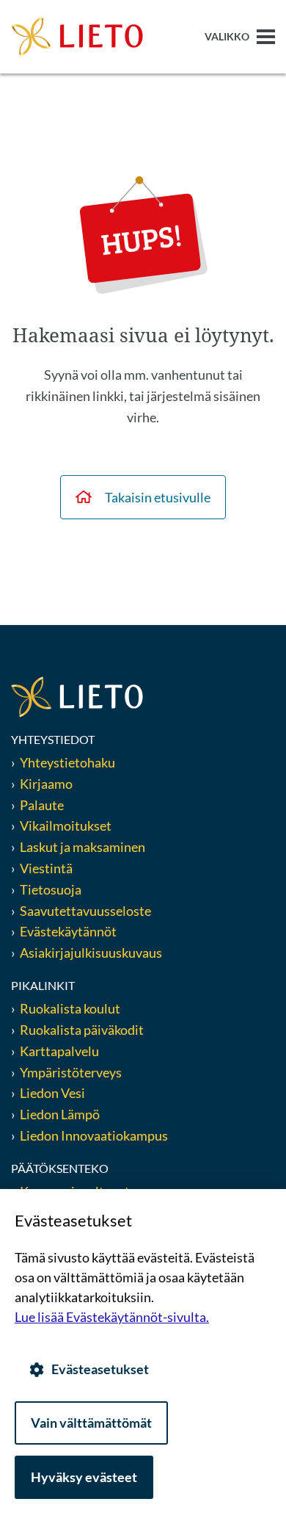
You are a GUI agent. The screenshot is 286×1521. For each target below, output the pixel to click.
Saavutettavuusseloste (85, 911)
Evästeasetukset (100, 1369)
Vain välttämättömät (91, 1423)
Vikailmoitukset (65, 825)
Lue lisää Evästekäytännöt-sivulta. (112, 1317)
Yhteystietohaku (67, 762)
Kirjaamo (46, 784)
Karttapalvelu (59, 1051)
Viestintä (46, 868)
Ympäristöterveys (71, 1072)
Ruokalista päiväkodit (82, 1030)
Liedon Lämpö (60, 1114)
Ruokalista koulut (70, 1008)
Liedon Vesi (53, 1093)
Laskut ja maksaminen (82, 847)
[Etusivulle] (77, 35)
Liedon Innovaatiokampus (94, 1135)
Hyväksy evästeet (84, 1477)
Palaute (42, 805)
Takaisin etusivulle (157, 497)
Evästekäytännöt (68, 931)
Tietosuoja (50, 889)
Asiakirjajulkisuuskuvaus (91, 952)
